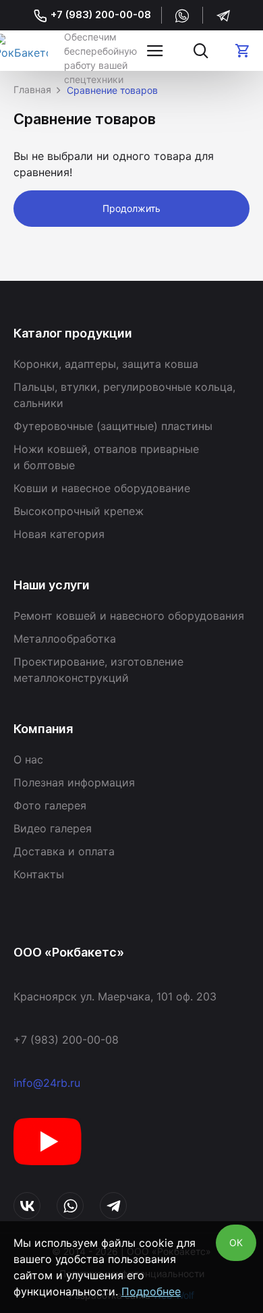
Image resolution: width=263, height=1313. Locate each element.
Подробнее (151, 1291)
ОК (236, 1242)
